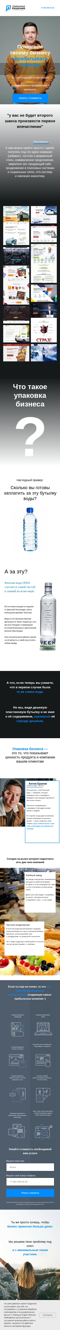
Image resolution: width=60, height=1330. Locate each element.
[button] (30, 98)
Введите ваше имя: (15, 1161)
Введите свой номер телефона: (21, 1175)
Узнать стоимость (30, 1193)
